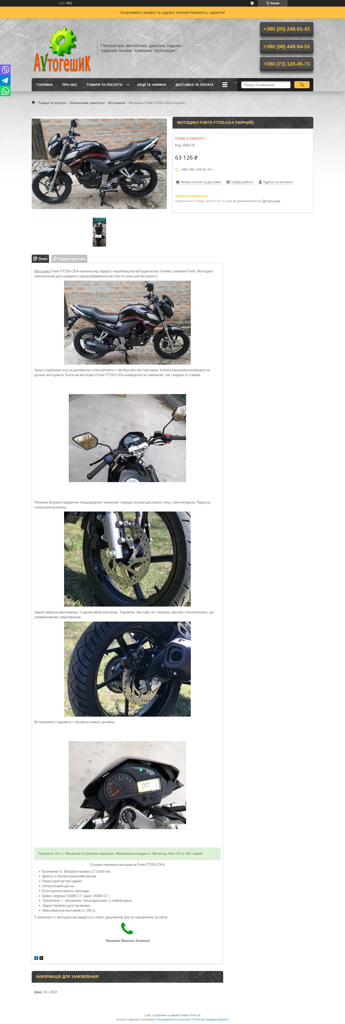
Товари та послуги (104, 85)
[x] (41, 959)
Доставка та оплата (195, 85)
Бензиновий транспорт (87, 103)
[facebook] (36, 959)
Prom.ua (195, 1015)
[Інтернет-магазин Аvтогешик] (62, 48)
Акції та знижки (151, 85)
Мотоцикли (116, 103)
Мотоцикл (42, 271)
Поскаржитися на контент (174, 1019)
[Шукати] (302, 84)
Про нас (69, 85)
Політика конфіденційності (211, 1019)
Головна (44, 85)
